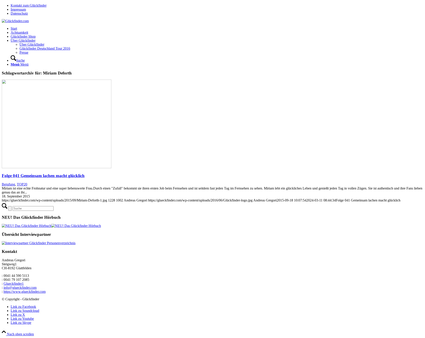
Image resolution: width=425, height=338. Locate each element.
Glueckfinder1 (14, 283)
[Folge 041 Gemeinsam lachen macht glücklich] (56, 167)
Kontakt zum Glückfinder (28, 5)
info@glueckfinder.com (20, 287)
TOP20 (22, 184)
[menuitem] (217, 6)
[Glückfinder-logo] (15, 21)
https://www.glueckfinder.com (25, 291)
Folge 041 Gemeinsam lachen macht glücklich (43, 175)
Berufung (8, 184)
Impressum (18, 9)
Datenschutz (19, 13)
